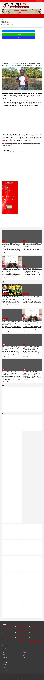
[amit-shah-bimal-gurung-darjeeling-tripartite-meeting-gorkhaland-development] (12, 261)
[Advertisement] (22, 54)
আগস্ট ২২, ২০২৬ (5, 278)
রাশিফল (24, 651)
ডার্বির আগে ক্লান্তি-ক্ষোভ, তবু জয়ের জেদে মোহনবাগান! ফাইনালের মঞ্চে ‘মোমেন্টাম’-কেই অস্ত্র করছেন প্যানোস (11, 323)
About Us (4, 664)
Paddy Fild (12, 152)
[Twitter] (39, 1)
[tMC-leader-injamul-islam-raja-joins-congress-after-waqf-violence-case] (32, 236)
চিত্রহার (24, 654)
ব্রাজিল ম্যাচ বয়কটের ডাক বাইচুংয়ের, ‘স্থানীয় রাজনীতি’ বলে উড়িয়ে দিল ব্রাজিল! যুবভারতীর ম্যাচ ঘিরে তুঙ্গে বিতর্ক (11, 298)
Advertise (4, 666)
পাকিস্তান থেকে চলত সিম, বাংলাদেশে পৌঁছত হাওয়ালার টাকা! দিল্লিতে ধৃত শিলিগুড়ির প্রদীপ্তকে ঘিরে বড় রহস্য (31, 348)
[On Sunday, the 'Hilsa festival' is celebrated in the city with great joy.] (35, 633)
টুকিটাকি (24, 652)
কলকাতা (4, 344)
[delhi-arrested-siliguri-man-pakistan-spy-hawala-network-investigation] (32, 340)
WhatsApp (19, 34)
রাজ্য (2, 19)
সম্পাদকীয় (5, 659)
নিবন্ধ (24, 648)
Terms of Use (5, 669)
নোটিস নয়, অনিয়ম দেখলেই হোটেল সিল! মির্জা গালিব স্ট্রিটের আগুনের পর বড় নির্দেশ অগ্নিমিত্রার (11, 348)
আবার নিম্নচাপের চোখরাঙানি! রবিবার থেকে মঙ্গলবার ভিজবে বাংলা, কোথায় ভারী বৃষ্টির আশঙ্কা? (11, 244)
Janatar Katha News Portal (25, 678)
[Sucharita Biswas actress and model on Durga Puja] (8, 633)
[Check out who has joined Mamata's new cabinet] (8, 638)
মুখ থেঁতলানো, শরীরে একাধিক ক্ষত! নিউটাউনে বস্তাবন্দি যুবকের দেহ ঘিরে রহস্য (32, 269)
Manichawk (6, 152)
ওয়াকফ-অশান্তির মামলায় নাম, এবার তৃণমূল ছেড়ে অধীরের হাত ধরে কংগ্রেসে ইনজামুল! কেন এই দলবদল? (32, 244)
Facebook (19, 31)
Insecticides (18, 152)
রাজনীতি (4, 654)
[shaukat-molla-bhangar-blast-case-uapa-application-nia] (12, 365)
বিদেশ (4, 652)
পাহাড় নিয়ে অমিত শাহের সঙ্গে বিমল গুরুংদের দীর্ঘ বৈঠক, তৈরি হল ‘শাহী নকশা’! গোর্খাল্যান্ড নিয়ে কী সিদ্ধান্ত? (11, 270)
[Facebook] (37, 1)
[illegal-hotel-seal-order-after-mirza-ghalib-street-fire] (12, 340)
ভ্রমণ (24, 649)
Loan (23, 152)
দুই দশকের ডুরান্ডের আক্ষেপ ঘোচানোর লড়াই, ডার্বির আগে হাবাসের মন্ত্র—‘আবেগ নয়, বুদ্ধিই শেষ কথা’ (31, 298)
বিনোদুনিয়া (5, 657)
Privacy (4, 667)
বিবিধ (24, 656)
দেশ (24, 344)
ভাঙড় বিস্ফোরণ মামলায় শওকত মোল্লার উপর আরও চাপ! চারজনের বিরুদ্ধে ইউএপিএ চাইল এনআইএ (10, 373)
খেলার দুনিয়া (5, 294)
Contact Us (5, 670)
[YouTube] (41, 1)
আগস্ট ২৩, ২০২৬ (5, 253)
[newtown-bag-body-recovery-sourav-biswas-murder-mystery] (32, 261)
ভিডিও (24, 657)
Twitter (19, 37)
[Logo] (15, 3)
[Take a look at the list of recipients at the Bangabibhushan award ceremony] (22, 639)
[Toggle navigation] (3, 17)
